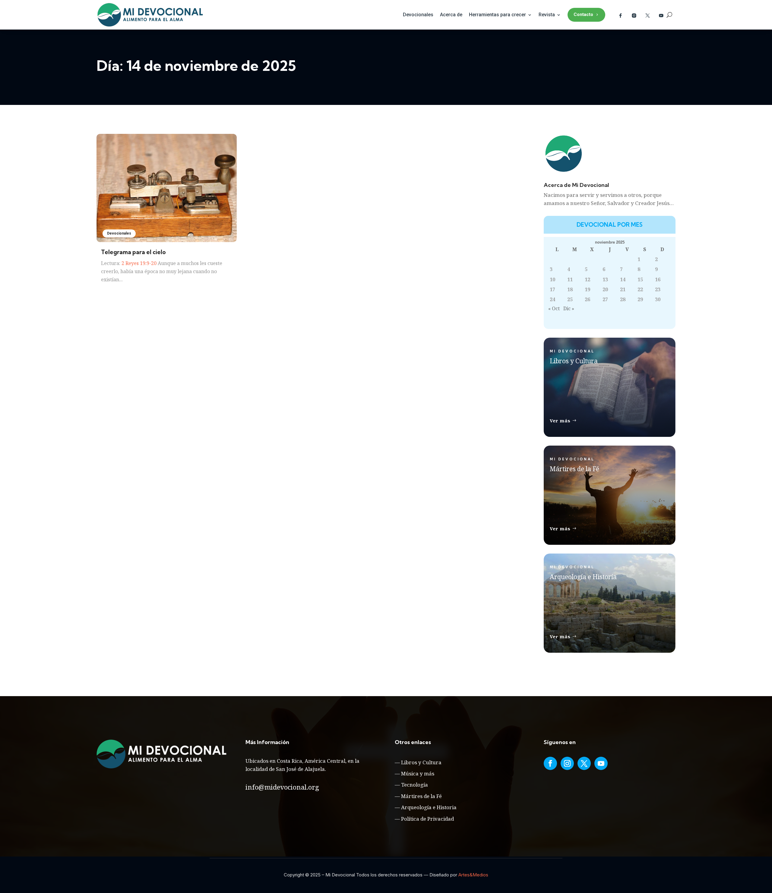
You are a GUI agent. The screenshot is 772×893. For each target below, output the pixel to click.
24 (552, 299)
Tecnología (414, 784)
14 (622, 279)
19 (587, 289)
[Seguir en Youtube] (601, 763)
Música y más (417, 773)
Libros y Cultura (421, 762)
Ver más (560, 421)
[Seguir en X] (584, 763)
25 (570, 299)
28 (622, 299)
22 (640, 289)
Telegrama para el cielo (133, 252)
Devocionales (418, 14)
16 (657, 279)
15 (640, 279)
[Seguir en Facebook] (550, 763)
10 (552, 279)
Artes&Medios (473, 875)
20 (605, 289)
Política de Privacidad (427, 818)
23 (657, 289)
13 (605, 279)
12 (587, 279)
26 (587, 299)
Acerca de (451, 14)
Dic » (568, 308)
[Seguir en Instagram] (567, 763)
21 (622, 289)
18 (570, 289)
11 (570, 279)
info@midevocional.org (282, 786)
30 (657, 299)
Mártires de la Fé (421, 796)
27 (605, 299)
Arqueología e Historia (429, 807)
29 (640, 299)
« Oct (554, 308)
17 (552, 289)
